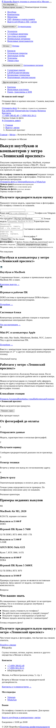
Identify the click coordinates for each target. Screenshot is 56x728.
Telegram (11, 697)
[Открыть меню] (50, 2)
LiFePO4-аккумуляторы (18, 72)
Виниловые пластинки (18, 89)
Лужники (50, 399)
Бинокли (11, 51)
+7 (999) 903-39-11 (27, 115)
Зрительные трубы (16, 55)
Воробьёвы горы (25, 399)
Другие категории (11, 82)
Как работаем (8, 110)
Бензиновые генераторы (18, 75)
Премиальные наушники (18, 39)
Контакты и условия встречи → (16, 687)
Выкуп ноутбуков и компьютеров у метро (21, 717)
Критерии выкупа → (9, 284)
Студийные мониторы (17, 34)
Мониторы (12, 17)
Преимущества (22, 110)
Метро (12, 134)
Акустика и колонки (16, 36)
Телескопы (12, 58)
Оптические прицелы (17, 53)
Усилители (12, 31)
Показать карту (7, 411)
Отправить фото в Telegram (12, 182)
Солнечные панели (16, 70)
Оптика (6, 46)
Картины (11, 87)
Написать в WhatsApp (35, 182)
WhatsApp (12, 700)
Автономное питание (12, 65)
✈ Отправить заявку (11, 120)
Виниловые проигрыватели (20, 41)
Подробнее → (6, 304)
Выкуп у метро (12, 127)
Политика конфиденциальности (35, 727)
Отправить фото (9, 108)
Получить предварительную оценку (32, 244)
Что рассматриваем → (10, 324)
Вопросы (41, 110)
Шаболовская (39, 399)
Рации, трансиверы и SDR (19, 92)
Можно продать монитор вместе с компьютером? (25, 618)
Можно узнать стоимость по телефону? (20, 611)
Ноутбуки (11, 12)
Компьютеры (13, 14)
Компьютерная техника (13, 7)
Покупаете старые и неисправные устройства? (24, 615)
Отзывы (33, 110)
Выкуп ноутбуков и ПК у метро (22, 22)
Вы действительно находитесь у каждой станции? (25, 613)
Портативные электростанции (21, 77)
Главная (9, 125)
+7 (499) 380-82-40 (10, 115)
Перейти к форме (8, 645)
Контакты (6, 113)
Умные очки (13, 60)
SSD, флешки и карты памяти (21, 19)
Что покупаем (9, 4)
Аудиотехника (9, 27)
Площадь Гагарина (9, 399)
